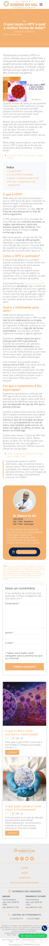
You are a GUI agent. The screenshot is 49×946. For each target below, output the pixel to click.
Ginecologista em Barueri (34, 566)
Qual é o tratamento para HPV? (24, 178)
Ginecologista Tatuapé (11, 568)
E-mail (9, 642)
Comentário (12, 603)
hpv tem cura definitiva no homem (28, 570)
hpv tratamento (19, 571)
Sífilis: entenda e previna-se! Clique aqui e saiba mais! (25, 455)
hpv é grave (25, 568)
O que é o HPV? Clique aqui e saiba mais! (25, 157)
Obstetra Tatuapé (26, 575)
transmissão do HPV (34, 283)
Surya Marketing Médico (39, 940)
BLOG (24, 872)
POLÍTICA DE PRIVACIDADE (24, 882)
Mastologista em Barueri (12, 573)
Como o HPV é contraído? (20, 174)
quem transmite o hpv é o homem (22, 578)
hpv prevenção (8, 570)
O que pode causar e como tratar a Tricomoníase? (23, 807)
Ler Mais (12, 752)
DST (24, 21)
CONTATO (24, 877)
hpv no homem (36, 568)
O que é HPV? (15, 171)
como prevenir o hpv (15, 566)
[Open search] (46, 4)
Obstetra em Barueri (10, 575)
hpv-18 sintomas (33, 571)
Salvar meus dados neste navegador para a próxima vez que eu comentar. (23, 655)
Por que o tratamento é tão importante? (22, 183)
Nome (9, 632)
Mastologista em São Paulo (33, 573)
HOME (24, 867)
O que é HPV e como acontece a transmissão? (21, 732)
